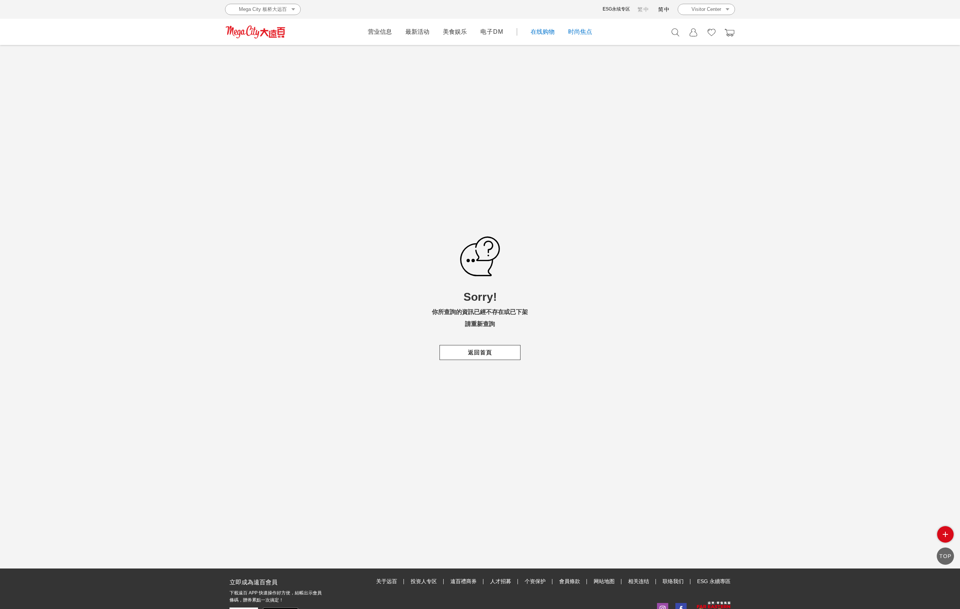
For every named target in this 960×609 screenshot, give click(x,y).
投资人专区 (424, 581)
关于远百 (386, 581)
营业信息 (380, 31)
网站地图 (604, 581)
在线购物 (543, 31)
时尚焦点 (580, 31)
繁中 (644, 9)
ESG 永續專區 (713, 581)
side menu (945, 534)
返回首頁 (480, 352)
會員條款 (569, 581)
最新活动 (417, 31)
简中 (664, 9)
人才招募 (500, 581)
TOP (945, 556)
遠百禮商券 (463, 581)
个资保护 (535, 581)
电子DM (491, 31)
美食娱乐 (455, 31)
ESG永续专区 (616, 9)
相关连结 (638, 581)
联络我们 (673, 581)
